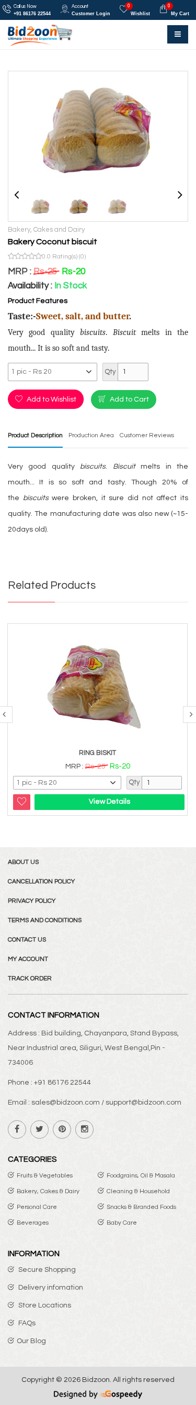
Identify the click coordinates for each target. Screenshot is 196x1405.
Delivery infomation (50, 1287)
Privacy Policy (31, 901)
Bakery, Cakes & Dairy (48, 1191)
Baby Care (122, 1222)
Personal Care (37, 1207)
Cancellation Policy (41, 881)
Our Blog (31, 1341)
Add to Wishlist (50, 399)
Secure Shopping (46, 1269)
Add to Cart (128, 399)
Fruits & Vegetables (45, 1175)
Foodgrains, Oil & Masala (141, 1175)
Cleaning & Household (138, 1191)
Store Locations (44, 1305)
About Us (23, 862)
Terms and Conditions (45, 920)
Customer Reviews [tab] (147, 435)
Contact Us (27, 939)
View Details (109, 801)
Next (180, 193)
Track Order (30, 978)
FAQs (26, 1323)
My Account (28, 959)
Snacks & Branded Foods (141, 1207)
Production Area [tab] (91, 435)
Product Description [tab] (35, 435)
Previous (16, 193)
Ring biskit (97, 752)
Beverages (33, 1222)
